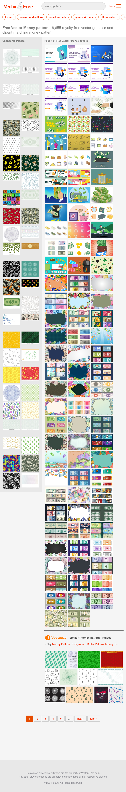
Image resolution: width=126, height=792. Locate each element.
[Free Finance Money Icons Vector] (79, 230)
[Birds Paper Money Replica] (56, 442)
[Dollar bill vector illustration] (89, 659)
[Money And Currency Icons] (79, 142)
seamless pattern (59, 17)
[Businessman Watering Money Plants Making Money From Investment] (56, 53)
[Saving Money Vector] (79, 212)
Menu (112, 6)
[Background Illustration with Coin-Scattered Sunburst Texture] (30, 375)
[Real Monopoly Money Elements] (56, 495)
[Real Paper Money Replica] (56, 512)
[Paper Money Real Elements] (102, 424)
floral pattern (109, 17)
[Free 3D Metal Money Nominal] (56, 230)
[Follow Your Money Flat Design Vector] (56, 265)
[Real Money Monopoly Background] (79, 442)
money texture (114, 644)
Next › (80, 718)
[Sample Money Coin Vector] (102, 177)
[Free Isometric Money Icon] (79, 159)
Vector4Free (18, 6)
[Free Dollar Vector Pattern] (79, 124)
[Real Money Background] (79, 459)
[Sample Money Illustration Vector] (56, 212)
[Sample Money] (56, 124)
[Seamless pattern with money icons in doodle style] (30, 304)
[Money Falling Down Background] (56, 477)
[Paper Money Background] (56, 459)
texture (9, 17)
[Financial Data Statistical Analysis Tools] (102, 53)
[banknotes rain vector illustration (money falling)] (11, 251)
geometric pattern (85, 17)
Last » (93, 718)
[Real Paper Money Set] (79, 318)
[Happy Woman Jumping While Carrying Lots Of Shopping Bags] (56, 71)
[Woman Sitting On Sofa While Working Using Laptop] (79, 89)
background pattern (31, 17)
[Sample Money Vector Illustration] (79, 195)
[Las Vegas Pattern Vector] (102, 124)
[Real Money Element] (102, 565)
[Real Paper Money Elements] (79, 336)
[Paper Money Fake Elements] (56, 424)
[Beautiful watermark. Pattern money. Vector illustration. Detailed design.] (30, 198)
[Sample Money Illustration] (102, 159)
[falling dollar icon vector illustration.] (30, 357)
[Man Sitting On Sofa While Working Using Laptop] (56, 89)
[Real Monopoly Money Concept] (79, 283)
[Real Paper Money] (56, 301)
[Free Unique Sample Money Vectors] (56, 248)
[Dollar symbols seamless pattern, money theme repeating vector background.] (11, 269)
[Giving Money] (102, 106)
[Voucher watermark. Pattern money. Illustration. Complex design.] (30, 145)
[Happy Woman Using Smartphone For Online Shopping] (56, 106)
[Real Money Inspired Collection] (79, 583)
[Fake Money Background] (56, 406)
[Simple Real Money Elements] (102, 530)
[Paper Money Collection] (79, 477)
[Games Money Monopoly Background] (56, 283)
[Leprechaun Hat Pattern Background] (102, 265)
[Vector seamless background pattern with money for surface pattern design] (30, 110)
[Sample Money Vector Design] (56, 177)
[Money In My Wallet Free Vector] (79, 265)
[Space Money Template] (79, 530)
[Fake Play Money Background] (102, 459)
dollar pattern (95, 644)
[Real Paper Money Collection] (102, 354)
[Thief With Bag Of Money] (102, 230)
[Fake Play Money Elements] (102, 389)
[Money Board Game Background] (102, 301)
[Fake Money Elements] (79, 548)
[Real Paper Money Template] (102, 283)
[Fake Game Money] (102, 601)
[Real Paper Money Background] (56, 336)
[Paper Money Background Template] (79, 495)
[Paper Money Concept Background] (56, 618)
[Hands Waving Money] (56, 142)
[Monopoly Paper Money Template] (102, 512)
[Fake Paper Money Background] (79, 301)
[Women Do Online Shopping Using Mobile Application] (79, 53)
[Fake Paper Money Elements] (102, 371)
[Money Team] (79, 106)
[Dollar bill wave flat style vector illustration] (11, 304)
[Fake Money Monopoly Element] (102, 442)
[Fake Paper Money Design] (102, 495)
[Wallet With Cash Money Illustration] (102, 248)
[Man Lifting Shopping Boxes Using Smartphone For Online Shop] (79, 71)
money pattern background (68, 644)
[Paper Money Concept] (79, 618)
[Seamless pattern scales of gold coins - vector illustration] (11, 375)
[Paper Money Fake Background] (79, 424)
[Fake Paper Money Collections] (102, 318)
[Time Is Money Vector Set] (102, 212)
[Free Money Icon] (102, 142)
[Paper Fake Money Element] (102, 477)
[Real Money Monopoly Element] (102, 583)
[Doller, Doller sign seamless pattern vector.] (11, 145)
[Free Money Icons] (56, 159)
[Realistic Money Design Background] (79, 565)
